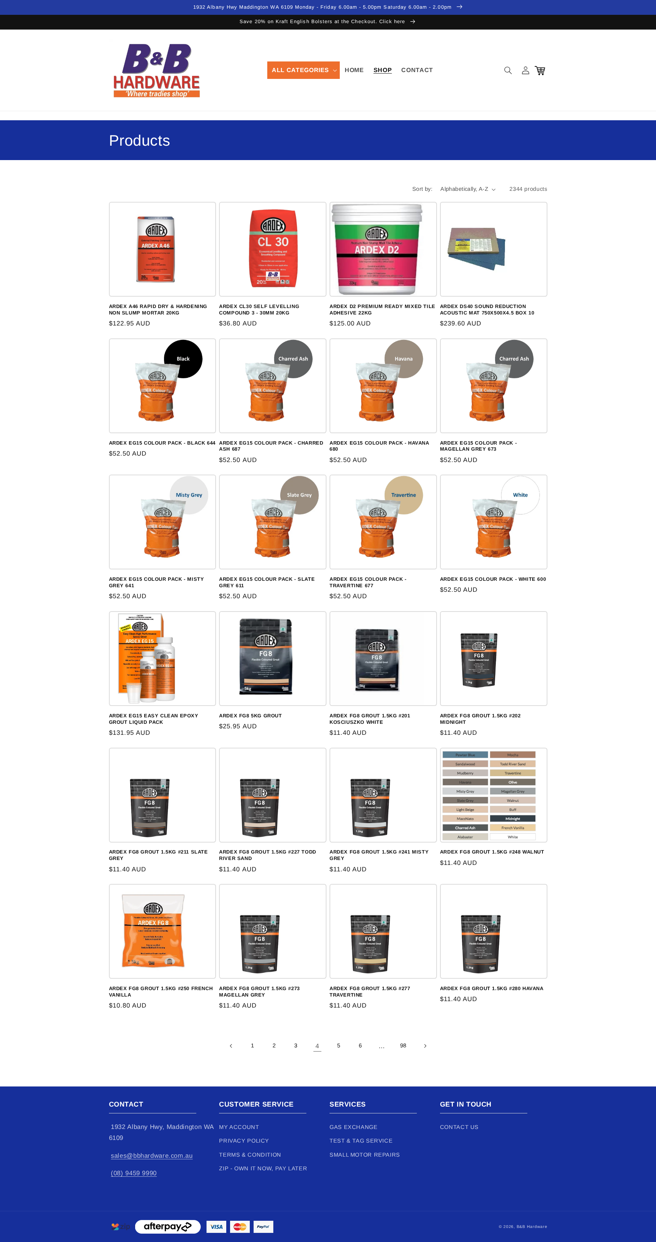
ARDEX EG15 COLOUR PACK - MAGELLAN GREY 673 (478, 446)
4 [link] (317, 1046)
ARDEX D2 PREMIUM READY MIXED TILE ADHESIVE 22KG (382, 309)
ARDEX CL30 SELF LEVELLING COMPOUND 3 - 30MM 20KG (259, 309)
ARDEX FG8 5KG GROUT (250, 715)
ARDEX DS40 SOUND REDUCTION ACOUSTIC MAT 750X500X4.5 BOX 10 (487, 309)
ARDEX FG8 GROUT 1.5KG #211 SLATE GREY (158, 855)
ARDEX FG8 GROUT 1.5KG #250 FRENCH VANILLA (161, 992)
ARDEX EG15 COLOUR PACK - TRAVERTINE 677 (368, 582)
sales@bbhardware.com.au (152, 1155)
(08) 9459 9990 (134, 1173)
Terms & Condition (250, 1155)
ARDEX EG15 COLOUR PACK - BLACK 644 (162, 443)
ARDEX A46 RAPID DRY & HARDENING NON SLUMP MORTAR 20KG (158, 309)
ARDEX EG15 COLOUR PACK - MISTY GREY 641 (156, 582)
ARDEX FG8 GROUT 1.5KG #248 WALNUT (492, 852)
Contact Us (459, 1127)
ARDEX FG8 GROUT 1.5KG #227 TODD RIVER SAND (267, 855)
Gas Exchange (354, 1127)
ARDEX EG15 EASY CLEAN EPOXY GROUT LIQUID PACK (154, 719)
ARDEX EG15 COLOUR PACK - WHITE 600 (493, 579)
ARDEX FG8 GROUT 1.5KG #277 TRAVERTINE (370, 992)
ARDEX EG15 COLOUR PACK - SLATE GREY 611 (267, 582)
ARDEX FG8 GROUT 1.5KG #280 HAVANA (492, 988)
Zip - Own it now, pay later (263, 1168)
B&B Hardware (532, 1226)
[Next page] (425, 1046)
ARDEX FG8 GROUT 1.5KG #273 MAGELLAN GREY (259, 992)
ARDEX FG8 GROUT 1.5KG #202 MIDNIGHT (480, 719)
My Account (239, 1127)
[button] (303, 70)
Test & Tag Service (361, 1141)
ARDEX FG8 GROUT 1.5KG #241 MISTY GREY (379, 855)
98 (403, 1045)
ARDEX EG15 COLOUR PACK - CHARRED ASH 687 (271, 446)
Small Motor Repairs (365, 1155)
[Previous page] (231, 1046)
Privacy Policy (244, 1141)
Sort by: (422, 189)
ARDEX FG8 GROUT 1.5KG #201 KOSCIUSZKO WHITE (370, 719)
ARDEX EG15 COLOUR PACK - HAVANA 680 (379, 446)
